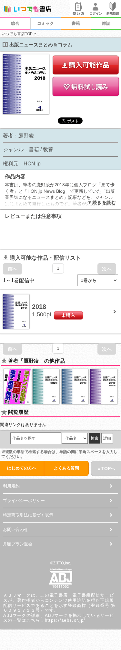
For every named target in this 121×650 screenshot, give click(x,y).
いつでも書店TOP (17, 34)
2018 (39, 306)
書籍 (76, 23)
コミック (45, 23)
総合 (15, 23)
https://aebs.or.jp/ (65, 620)
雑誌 (106, 23)
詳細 (107, 438)
